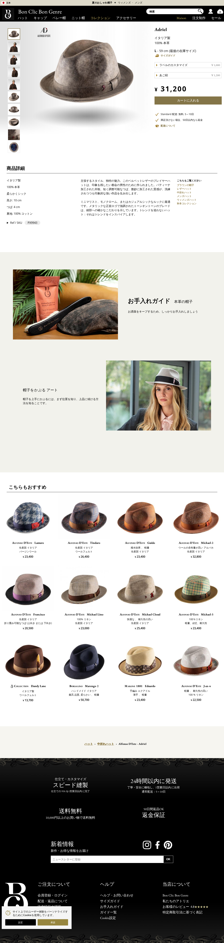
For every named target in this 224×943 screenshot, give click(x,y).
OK (168, 859)
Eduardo (140, 686)
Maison (181, 18)
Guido (140, 543)
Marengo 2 (84, 686)
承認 (53, 922)
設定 (20, 922)
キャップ (40, 18)
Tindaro (84, 543)
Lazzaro (28, 543)
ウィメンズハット (187, 199)
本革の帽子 (160, 301)
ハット (23, 18)
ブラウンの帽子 (185, 185)
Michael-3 (196, 614)
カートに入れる (188, 100)
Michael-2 (196, 543)
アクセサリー (126, 18)
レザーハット (184, 188)
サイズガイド (168, 55)
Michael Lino (84, 614)
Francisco (28, 614)
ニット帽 (78, 18)
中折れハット (184, 192)
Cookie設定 (108, 918)
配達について (168, 125)
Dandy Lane (30, 686)
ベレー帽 (59, 18)
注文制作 (199, 18)
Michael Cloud (140, 614)
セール (216, 18)
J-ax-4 (196, 686)
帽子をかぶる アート (40, 389)
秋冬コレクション (187, 203)
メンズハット (184, 196)
